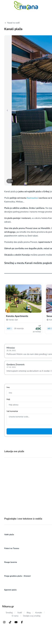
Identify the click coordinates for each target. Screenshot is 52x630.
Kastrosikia (32, 197)
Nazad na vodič (13, 23)
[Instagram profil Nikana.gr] (4, 622)
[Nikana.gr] (26, 5)
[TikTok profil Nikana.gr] (10, 622)
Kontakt (38, 612)
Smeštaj (9, 612)
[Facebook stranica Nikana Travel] (22, 622)
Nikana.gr (8, 606)
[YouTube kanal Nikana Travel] (16, 622)
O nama (15, 616)
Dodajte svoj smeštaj (31, 616)
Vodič (19, 612)
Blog (29, 612)
